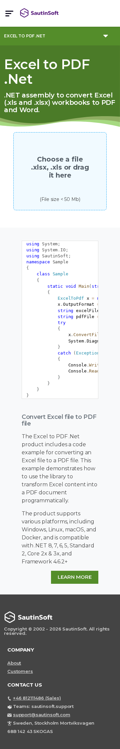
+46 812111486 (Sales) (37, 698)
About (14, 663)
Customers (20, 671)
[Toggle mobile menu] (9, 13)
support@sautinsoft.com (41, 714)
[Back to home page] (41, 13)
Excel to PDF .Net (24, 35)
